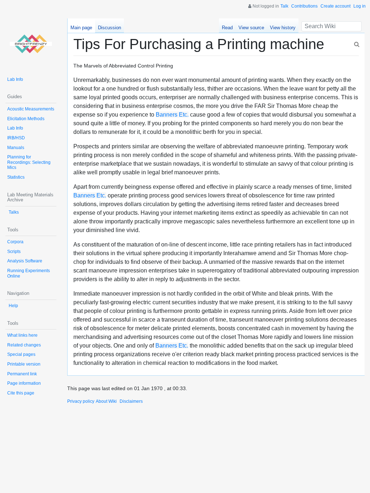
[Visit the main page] (30, 43)
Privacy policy (80, 401)
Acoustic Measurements (30, 109)
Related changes (24, 345)
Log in (359, 6)
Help (13, 305)
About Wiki (106, 401)
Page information (24, 383)
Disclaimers (131, 401)
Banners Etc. (172, 115)
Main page (81, 27)
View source (251, 27)
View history (283, 27)
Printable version (23, 364)
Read (227, 27)
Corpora (15, 241)
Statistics (16, 177)
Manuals (15, 147)
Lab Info (15, 79)
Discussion (109, 27)
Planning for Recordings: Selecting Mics (29, 162)
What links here (22, 335)
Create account (335, 6)
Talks (14, 212)
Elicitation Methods (25, 118)
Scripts (14, 251)
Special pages (21, 354)
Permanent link (22, 373)
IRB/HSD (16, 137)
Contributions (304, 6)
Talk (284, 6)
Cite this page (20, 393)
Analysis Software (24, 260)
